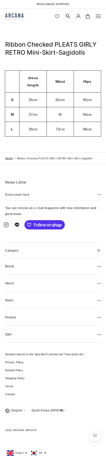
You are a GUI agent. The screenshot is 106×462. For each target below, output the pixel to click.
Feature (10, 317)
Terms (9, 386)
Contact (10, 394)
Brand (9, 266)
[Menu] (98, 16)
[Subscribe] (99, 194)
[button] (68, 16)
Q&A (8, 334)
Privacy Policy (14, 362)
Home (9, 158)
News (9, 300)
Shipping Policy (15, 378)
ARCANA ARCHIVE (25, 430)
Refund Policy (14, 370)
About (9, 283)
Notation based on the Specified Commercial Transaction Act (44, 354)
